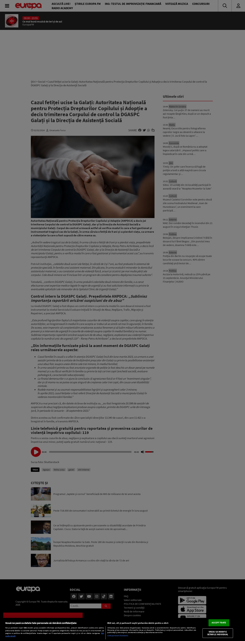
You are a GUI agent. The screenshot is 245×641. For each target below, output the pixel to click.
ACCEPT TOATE (219, 622)
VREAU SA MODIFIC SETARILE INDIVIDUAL (217, 633)
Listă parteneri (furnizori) (117, 635)
